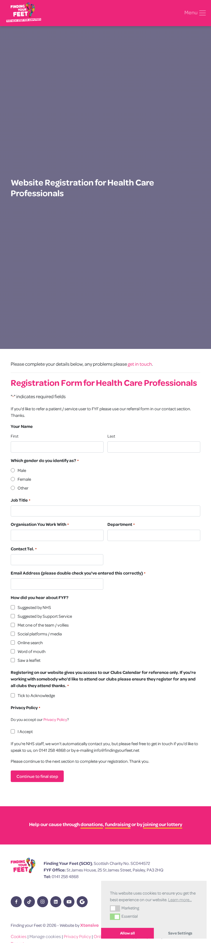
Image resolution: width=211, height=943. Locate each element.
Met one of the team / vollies (43, 625)
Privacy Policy (55, 719)
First (14, 436)
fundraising (118, 824)
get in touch (140, 363)
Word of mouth (32, 651)
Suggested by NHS (34, 607)
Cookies (19, 936)
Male (22, 470)
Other (23, 488)
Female (24, 479)
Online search (30, 642)
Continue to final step (37, 776)
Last (111, 436)
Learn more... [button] (180, 899)
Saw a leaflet (29, 660)
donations (91, 824)
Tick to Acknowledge (36, 695)
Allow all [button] (127, 933)
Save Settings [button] (180, 933)
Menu (191, 12)
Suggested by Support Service (45, 616)
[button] (115, 908)
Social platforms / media (40, 634)
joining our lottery (162, 824)
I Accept (25, 731)
